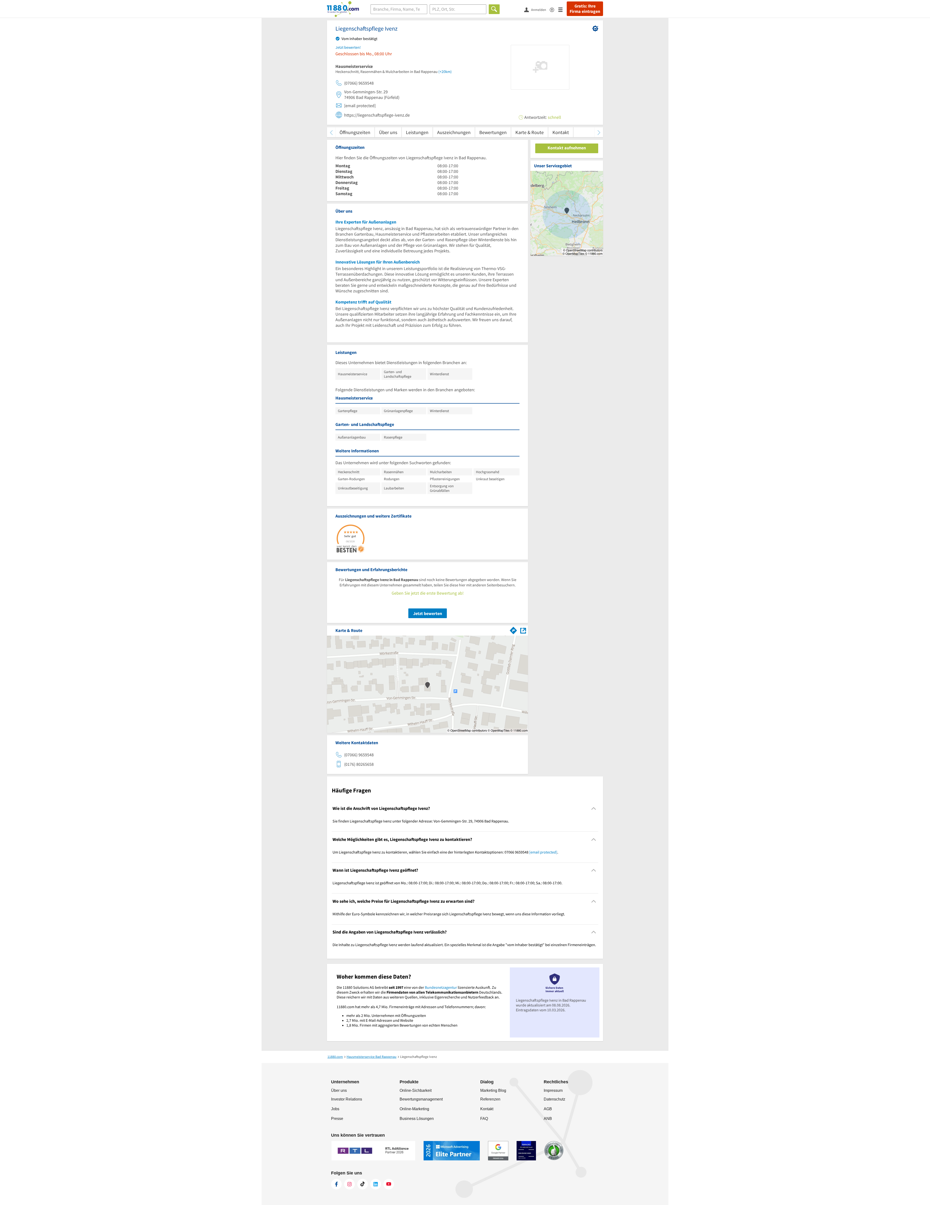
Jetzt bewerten (427, 613)
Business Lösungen (417, 1119)
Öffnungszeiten (355, 132)
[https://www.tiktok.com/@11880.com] (362, 1184)
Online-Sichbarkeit (416, 1090)
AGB (548, 1109)
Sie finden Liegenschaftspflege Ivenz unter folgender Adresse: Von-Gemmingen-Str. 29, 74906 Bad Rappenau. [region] (421, 821)
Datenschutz (554, 1099)
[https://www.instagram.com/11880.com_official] (349, 1184)
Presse (337, 1119)
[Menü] (562, 9)
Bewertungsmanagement (421, 1099)
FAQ (484, 1119)
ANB (548, 1119)
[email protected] (543, 852)
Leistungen (417, 132)
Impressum (553, 1090)
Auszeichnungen (454, 132)
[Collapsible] (594, 809)
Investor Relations (346, 1099)
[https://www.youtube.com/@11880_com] (388, 1184)
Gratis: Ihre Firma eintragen (585, 8)
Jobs (335, 1109)
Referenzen (490, 1099)
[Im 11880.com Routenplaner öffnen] (513, 629)
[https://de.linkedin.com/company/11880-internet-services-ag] (375, 1184)
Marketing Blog (493, 1090)
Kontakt (560, 132)
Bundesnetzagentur (441, 987)
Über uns (388, 132)
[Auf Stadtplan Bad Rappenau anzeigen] (523, 630)
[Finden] (494, 9)
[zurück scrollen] (331, 132)
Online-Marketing (414, 1109)
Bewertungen (493, 132)
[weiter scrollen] (599, 132)
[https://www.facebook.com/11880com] (336, 1184)
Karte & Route (529, 132)
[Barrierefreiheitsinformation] (554, 9)
